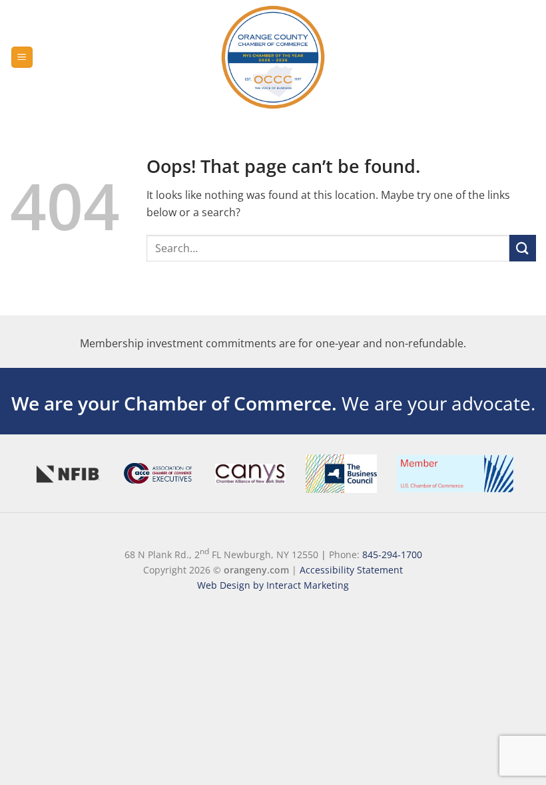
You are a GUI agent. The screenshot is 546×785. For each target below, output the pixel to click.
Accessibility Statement (351, 569)
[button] (22, 58)
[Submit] (522, 248)
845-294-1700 (392, 554)
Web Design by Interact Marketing (273, 585)
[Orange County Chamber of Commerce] (273, 57)
